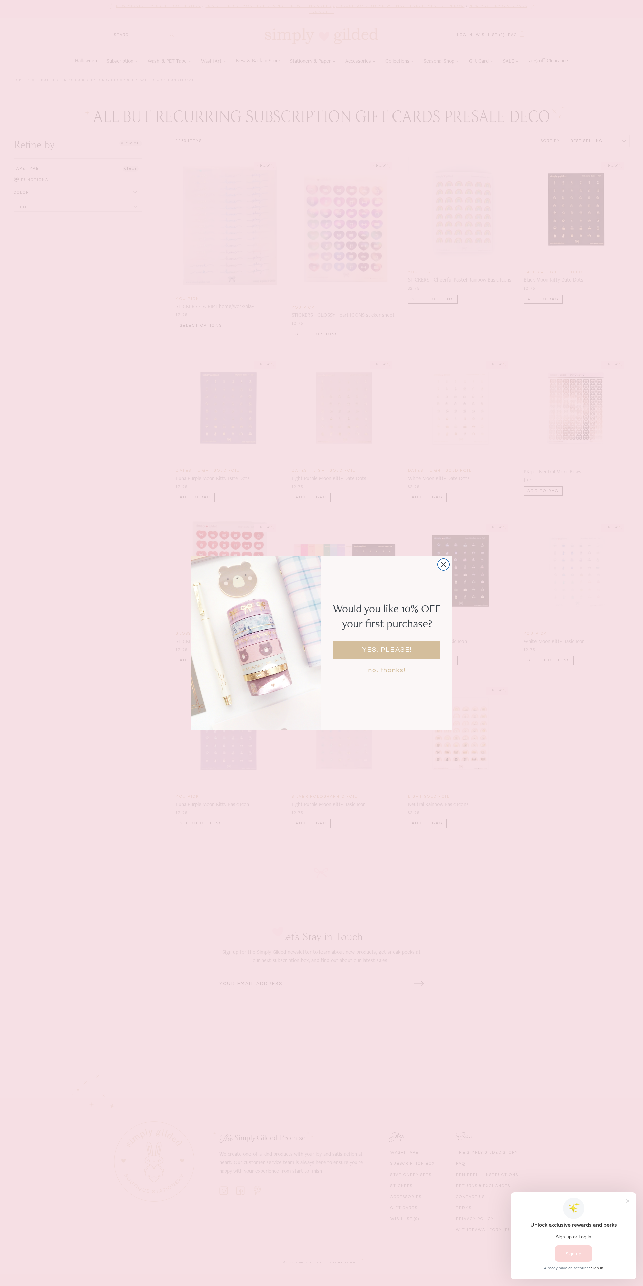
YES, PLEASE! (387, 649)
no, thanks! (387, 670)
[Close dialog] (443, 564)
